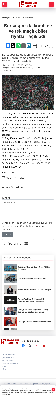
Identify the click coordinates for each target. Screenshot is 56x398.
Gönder (7, 234)
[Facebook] (23, 345)
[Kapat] (53, 390)
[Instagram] (37, 345)
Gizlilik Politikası (8, 355)
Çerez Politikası (8, 358)
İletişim (4, 366)
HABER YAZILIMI (8, 384)
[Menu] (51, 4)
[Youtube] (44, 345)
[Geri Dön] (4, 4)
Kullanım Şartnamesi (10, 363)
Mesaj (6, 197)
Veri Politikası (7, 360)
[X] (30, 345)
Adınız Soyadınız (12, 187)
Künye (4, 369)
